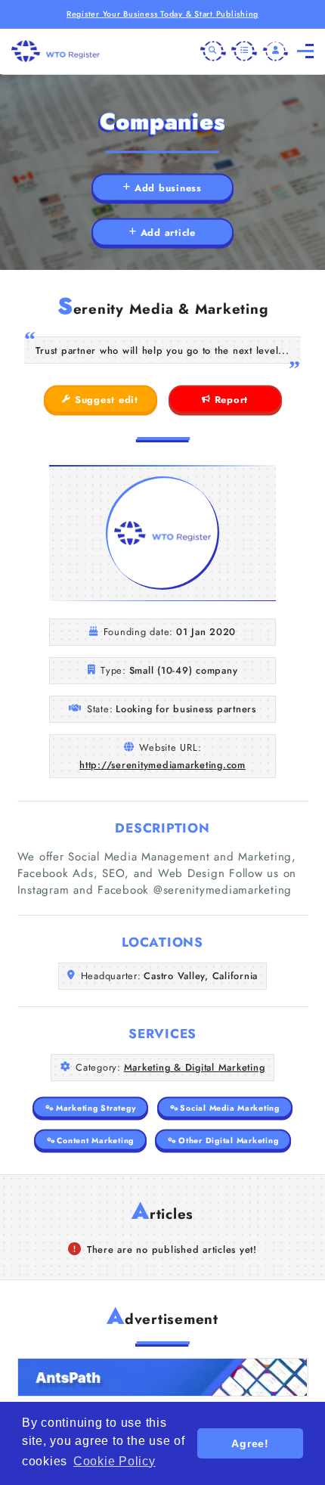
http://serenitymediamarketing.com (162, 765)
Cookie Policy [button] (114, 1461)
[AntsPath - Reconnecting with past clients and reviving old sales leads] (163, 1377)
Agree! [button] (250, 1443)
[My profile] (276, 51)
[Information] (244, 51)
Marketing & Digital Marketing (194, 1067)
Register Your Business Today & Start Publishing (162, 14)
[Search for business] (213, 51)
